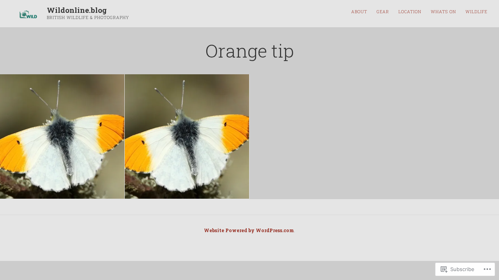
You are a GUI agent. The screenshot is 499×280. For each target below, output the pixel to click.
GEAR (383, 11)
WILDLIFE (476, 11)
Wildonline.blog (77, 10)
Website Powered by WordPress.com (249, 230)
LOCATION (409, 11)
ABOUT (359, 11)
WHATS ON (443, 11)
